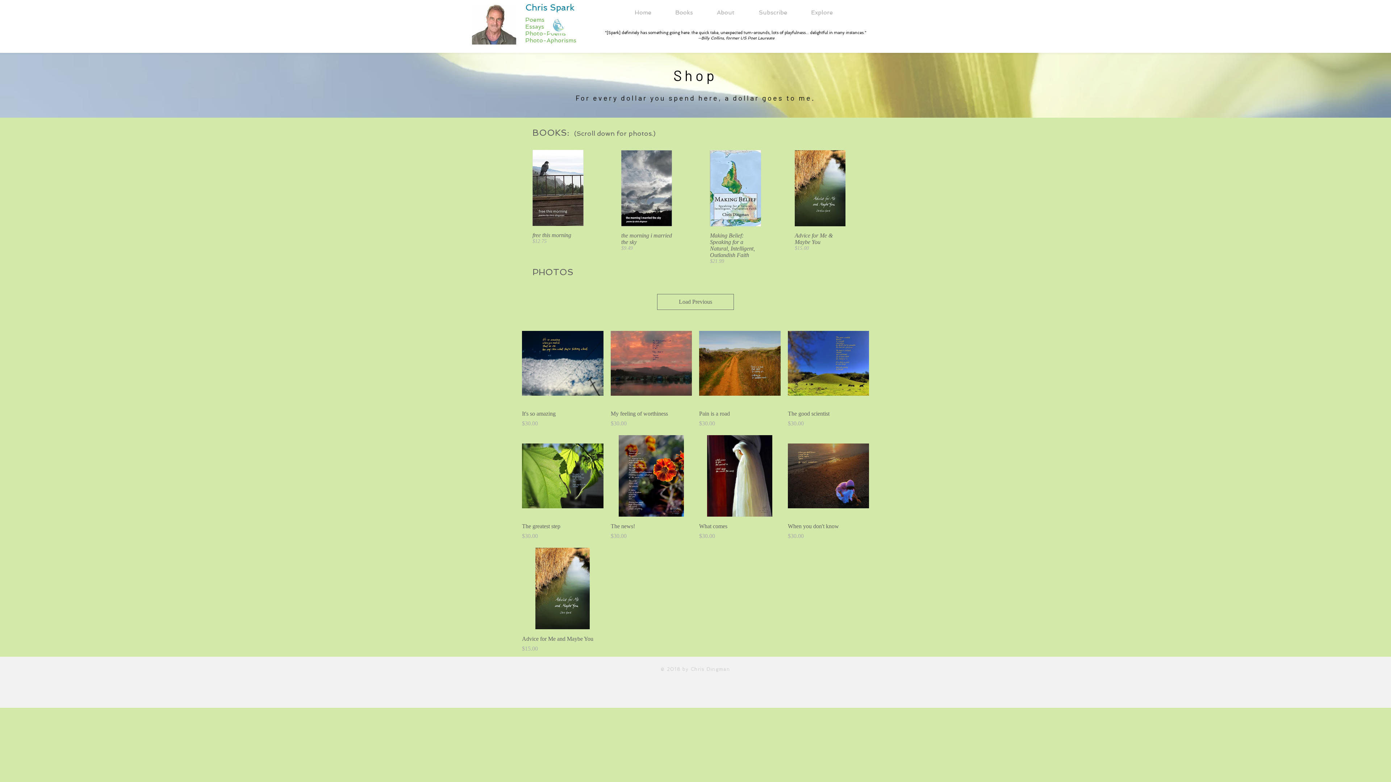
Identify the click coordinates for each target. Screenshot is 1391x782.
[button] (726, 12)
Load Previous (695, 302)
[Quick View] (562, 363)
